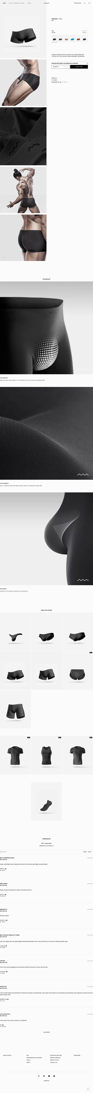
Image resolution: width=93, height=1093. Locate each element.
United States (7, 1055)
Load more (46, 1032)
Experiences (59, 82)
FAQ (28, 1055)
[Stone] (60, 38)
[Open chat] (88, 1088)
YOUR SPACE (77, 3)
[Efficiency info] (87, 63)
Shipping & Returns (56, 1055)
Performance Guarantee (34, 1057)
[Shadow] (84, 38)
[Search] (85, 3)
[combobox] (70, 31)
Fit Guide (54, 80)
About (28, 1062)
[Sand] (66, 38)
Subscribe (77, 1055)
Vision (28, 1060)
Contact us (53, 1062)
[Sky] (72, 38)
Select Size (79, 66)
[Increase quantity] (67, 67)
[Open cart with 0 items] (89, 3)
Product (54, 78)
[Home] (46, 3)
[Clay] (78, 38)
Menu (4, 3)
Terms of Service (55, 1057)
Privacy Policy (54, 1060)
